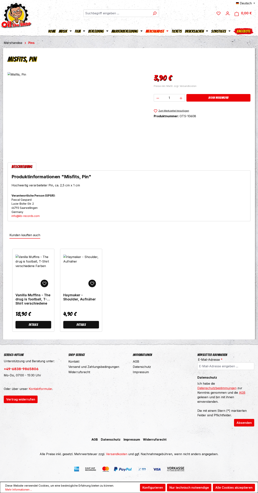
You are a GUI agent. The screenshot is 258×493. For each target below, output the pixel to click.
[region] (77, 112)
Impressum (141, 372)
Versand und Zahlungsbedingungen (93, 367)
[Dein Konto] (227, 13)
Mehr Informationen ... (18, 489)
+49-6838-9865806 (21, 369)
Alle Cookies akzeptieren (234, 487)
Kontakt (73, 361)
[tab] (22, 166)
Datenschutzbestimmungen (216, 388)
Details (33, 324)
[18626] (77, 112)
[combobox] (116, 13)
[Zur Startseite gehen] (16, 14)
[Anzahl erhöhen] (181, 98)
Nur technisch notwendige (189, 487)
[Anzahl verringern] (158, 98)
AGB (136, 361)
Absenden (244, 423)
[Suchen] (154, 13)
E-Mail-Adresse (210, 359)
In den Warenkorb (218, 97)
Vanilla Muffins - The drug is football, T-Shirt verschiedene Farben (32, 299)
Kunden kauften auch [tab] (24, 235)
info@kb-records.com (26, 215)
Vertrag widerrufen (20, 399)
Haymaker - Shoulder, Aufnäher (79, 297)
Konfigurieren (152, 487)
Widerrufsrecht (79, 372)
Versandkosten (116, 454)
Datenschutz (142, 367)
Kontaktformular (40, 389)
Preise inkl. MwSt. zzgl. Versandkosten (175, 86)
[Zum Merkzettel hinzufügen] (44, 283)
